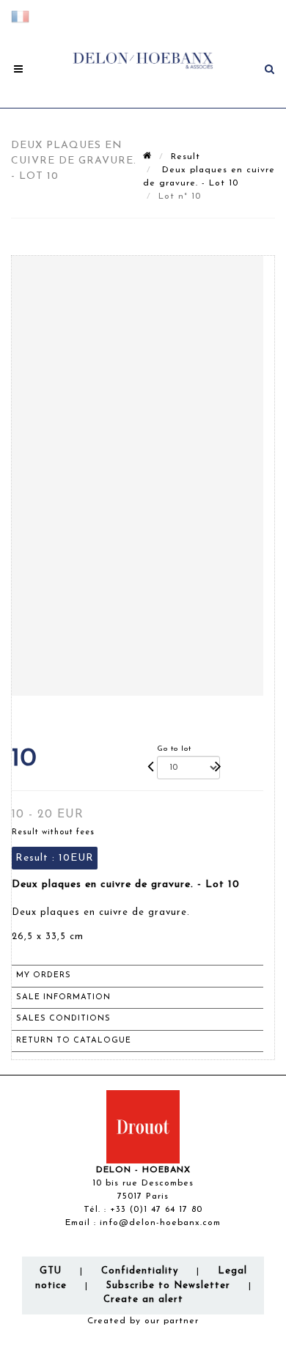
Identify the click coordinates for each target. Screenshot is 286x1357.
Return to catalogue (73, 1041)
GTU (51, 1271)
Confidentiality (139, 1271)
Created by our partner (143, 1321)
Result (185, 156)
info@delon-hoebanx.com (160, 1222)
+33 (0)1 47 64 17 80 (156, 1209)
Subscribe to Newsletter (168, 1285)
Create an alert (143, 1299)
